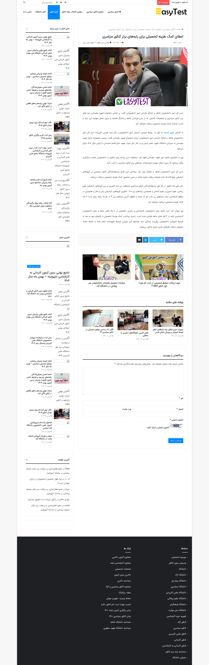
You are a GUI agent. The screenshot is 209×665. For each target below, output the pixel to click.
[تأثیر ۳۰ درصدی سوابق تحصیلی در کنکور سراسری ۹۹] (98, 318)
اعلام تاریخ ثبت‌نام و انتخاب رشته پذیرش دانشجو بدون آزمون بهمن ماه (41, 182)
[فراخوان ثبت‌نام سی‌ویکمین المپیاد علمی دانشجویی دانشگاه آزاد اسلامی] (62, 426)
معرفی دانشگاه (179, 657)
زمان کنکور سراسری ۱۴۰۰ (120, 616)
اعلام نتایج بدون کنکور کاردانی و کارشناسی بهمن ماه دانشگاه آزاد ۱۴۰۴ (39, 293)
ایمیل (180, 409)
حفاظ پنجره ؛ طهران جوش (118, 598)
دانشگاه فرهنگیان (178, 604)
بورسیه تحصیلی (179, 557)
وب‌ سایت (126, 409)
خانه (179, 29)
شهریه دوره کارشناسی (176, 616)
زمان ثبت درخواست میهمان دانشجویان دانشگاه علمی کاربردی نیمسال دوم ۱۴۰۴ (41, 340)
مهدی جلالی (64, 499)
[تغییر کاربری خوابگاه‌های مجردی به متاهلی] (133, 320)
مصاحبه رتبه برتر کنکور (176, 651)
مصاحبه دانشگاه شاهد (120, 622)
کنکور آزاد (182, 622)
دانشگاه (182, 569)
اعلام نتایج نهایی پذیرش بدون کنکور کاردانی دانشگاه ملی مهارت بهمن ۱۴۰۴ (39, 53)
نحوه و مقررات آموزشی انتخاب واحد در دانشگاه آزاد (40, 437)
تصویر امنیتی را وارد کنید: (157, 427)
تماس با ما (27, 11)
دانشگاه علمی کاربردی (176, 592)
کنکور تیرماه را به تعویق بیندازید (42, 499)
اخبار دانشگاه (41, 11)
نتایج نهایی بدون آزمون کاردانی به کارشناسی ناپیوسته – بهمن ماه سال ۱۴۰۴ (39, 39)
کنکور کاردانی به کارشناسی (174, 645)
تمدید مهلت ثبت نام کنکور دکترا (116, 604)
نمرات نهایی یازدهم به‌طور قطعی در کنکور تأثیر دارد (39, 105)
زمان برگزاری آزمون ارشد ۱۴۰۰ (118, 610)
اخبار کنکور (54, 11)
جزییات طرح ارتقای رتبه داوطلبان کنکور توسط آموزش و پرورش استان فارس (168, 331)
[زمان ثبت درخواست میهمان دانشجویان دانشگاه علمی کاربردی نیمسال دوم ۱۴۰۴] (62, 347)
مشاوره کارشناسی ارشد (120, 563)
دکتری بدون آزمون (122, 575)
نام (181, 398)
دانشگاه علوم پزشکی (176, 598)
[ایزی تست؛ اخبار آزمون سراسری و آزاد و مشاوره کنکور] (171, 12)
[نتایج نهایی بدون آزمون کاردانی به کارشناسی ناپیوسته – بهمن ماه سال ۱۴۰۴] (62, 41)
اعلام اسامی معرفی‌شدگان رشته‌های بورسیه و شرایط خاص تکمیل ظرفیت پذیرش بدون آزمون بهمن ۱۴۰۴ (39, 91)
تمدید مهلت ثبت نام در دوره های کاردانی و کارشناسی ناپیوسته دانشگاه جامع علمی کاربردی (40, 152)
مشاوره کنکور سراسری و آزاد (118, 586)
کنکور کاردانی (180, 640)
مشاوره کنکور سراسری (95, 11)
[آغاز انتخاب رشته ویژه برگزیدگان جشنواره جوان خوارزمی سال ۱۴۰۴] (62, 212)
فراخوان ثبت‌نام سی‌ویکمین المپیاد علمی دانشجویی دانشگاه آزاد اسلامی (39, 425)
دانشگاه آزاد (180, 575)
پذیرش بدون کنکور (177, 563)
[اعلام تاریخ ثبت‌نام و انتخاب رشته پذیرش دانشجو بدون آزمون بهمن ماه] (62, 189)
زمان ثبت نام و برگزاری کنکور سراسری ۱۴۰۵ (40, 137)
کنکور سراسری (113, 11)
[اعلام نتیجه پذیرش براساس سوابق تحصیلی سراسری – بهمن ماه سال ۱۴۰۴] (62, 77)
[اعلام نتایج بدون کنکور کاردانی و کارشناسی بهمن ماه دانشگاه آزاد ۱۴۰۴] (62, 300)
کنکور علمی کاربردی (177, 634)
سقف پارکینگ (124, 592)
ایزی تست (169, 132)
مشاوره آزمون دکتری (121, 557)
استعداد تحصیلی (123, 569)
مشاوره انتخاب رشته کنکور (72, 11)
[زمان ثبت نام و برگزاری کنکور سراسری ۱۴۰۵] (62, 139)
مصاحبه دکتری (124, 581)
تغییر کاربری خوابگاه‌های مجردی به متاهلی (134, 334)
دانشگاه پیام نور (178, 581)
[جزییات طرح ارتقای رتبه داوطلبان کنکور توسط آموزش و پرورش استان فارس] (168, 318)
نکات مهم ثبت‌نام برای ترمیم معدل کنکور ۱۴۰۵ (40, 124)
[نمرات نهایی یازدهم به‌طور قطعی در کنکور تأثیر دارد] (62, 110)
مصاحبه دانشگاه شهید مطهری (117, 628)
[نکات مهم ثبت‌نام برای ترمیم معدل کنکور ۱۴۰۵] (62, 126)
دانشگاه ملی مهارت (177, 610)
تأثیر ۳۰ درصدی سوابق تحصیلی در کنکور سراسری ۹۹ (99, 331)
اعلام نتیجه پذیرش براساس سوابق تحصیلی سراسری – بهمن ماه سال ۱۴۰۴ (39, 76)
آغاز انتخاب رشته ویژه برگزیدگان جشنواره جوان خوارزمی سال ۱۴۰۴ (39, 205)
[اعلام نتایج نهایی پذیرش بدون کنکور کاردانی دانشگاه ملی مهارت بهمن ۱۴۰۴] (62, 59)
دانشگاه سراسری (178, 586)
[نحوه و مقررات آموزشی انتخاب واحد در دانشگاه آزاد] (62, 440)
